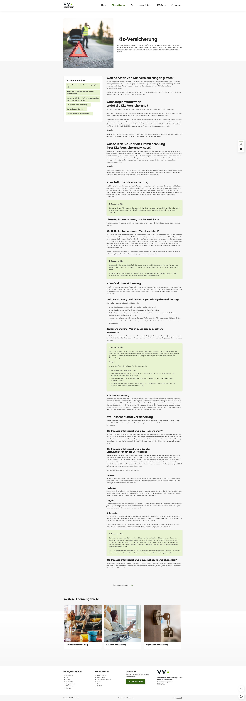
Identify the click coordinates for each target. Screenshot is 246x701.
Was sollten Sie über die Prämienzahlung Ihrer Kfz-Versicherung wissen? (83, 99)
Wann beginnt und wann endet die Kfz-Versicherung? (80, 92)
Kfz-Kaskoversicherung (75, 109)
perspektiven (145, 5)
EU (132, 5)
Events (68, 679)
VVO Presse (101, 677)
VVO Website (101, 675)
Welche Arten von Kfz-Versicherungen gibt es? (82, 86)
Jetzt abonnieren (136, 682)
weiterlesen (71, 644)
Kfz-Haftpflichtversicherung (77, 105)
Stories (68, 688)
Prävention (69, 686)
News (103, 5)
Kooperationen (71, 684)
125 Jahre (161, 5)
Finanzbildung (118, 5)
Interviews (69, 682)
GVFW (99, 686)
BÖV (98, 682)
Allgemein (69, 675)
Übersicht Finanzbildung (121, 585)
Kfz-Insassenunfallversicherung (78, 114)
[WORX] (179, 698)
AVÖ (98, 684)
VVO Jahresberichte (104, 679)
